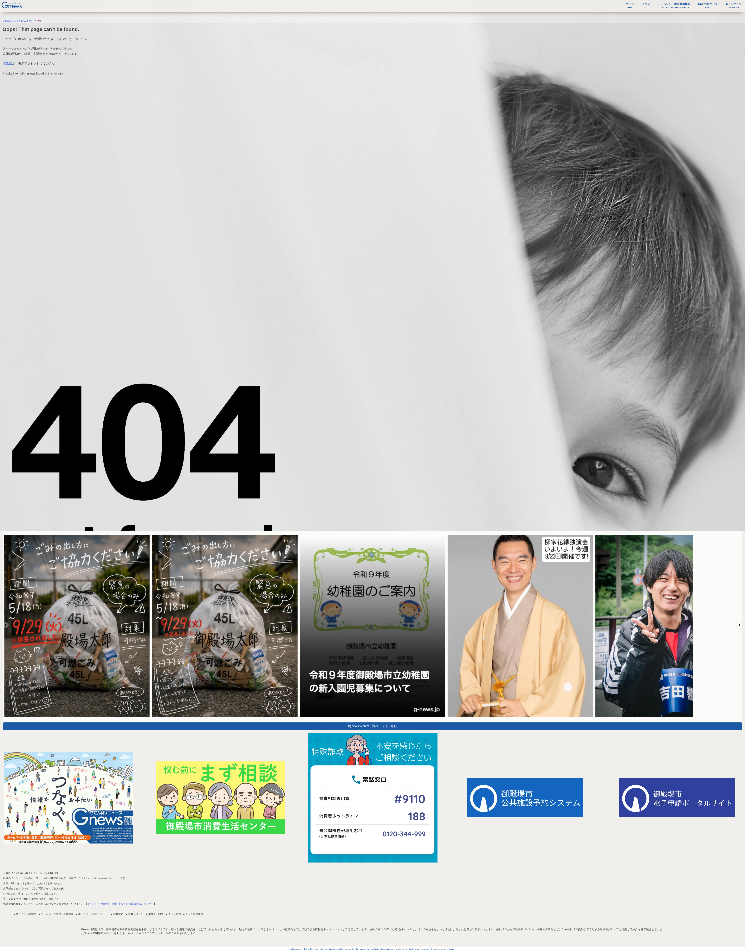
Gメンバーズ (734, 5)
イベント (647, 5)
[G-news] (68, 797)
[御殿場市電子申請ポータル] (677, 797)
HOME (7, 63)
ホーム (630, 5)
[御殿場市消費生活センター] (220, 797)
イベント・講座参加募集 (675, 5)
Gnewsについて (708, 5)
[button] (6, 625)
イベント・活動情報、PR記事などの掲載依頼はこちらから (120, 903)
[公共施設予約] (525, 797)
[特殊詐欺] (372, 798)
